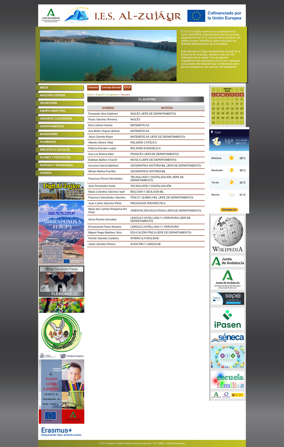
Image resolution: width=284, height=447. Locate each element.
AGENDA (46, 172)
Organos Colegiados (107, 94)
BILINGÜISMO (48, 134)
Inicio (90, 94)
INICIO (44, 87)
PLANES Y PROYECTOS (55, 157)
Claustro (93, 87)
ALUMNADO (48, 141)
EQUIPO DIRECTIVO (52, 110)
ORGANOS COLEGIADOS (56, 118)
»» (241, 89)
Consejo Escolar (111, 87)
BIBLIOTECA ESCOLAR (55, 149)
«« (213, 89)
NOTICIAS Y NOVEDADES (56, 165)
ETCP (127, 87)
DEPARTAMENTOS (52, 126)
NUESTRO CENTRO (52, 95)
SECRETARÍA (48, 103)
